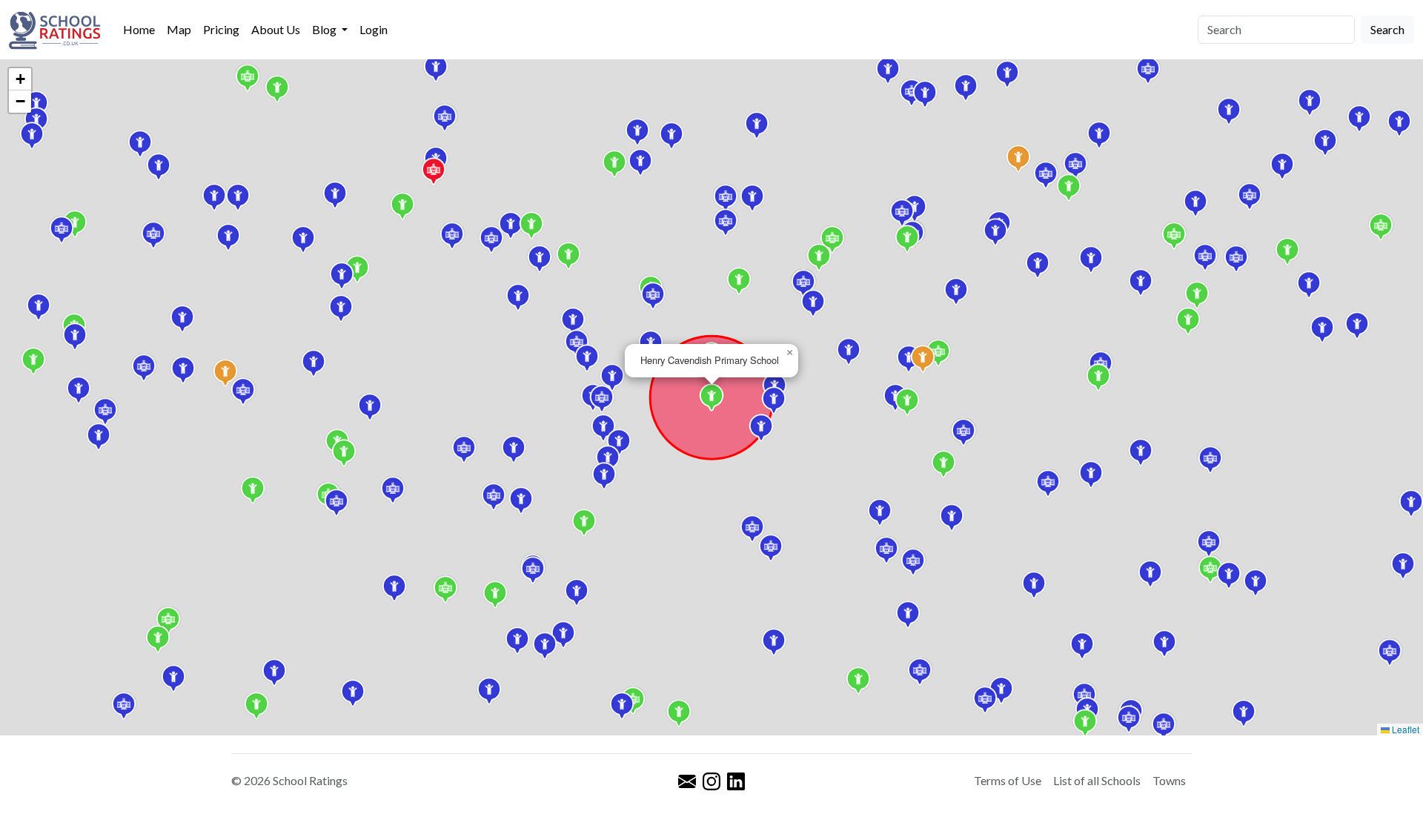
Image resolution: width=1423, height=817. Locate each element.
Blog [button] (325, 29)
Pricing (221, 29)
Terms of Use (1007, 780)
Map (179, 29)
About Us (275, 29)
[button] (995, 232)
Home (139, 29)
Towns (1169, 780)
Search (1387, 29)
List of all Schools (1097, 780)
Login (373, 29)
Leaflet (1404, 729)
